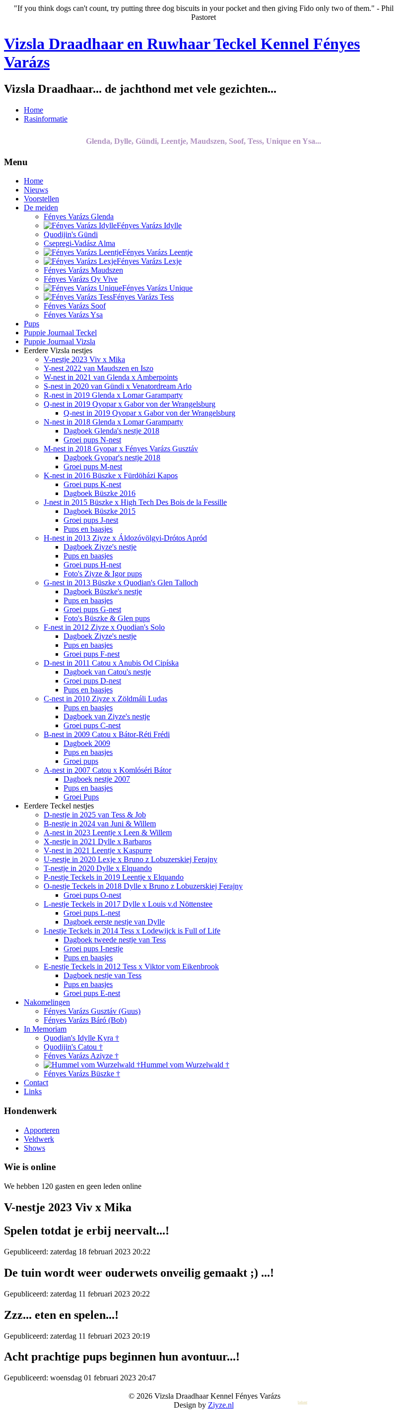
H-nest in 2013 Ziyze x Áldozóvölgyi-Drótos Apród (125, 538)
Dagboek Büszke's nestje (103, 591)
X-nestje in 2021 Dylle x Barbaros (97, 841)
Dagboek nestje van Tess (102, 975)
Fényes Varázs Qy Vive (81, 279)
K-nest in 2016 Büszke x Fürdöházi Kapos (111, 475)
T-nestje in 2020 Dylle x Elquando (98, 868)
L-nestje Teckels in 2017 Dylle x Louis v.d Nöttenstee (128, 904)
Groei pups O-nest (92, 895)
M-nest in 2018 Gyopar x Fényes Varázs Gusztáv (121, 448)
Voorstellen (41, 198)
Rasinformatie (46, 119)
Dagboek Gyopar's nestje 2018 (112, 457)
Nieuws (36, 190)
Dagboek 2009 (87, 743)
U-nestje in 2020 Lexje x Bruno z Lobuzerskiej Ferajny (130, 859)
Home (33, 110)
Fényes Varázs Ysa (73, 314)
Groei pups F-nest (92, 654)
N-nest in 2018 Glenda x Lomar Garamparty (113, 422)
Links (33, 1091)
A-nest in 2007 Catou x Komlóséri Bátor (107, 770)
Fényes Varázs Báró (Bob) (85, 1020)
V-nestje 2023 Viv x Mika (84, 359)
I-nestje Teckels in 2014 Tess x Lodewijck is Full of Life (132, 931)
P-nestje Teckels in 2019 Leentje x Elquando (114, 877)
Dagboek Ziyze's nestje (100, 547)
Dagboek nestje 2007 (97, 779)
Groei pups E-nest (92, 993)
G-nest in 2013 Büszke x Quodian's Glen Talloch (121, 582)
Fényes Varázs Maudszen (83, 270)
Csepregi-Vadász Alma (79, 243)
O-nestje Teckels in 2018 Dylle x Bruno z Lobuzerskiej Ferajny (143, 886)
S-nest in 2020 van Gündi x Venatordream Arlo (118, 386)
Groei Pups (81, 797)
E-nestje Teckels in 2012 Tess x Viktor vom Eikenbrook (131, 966)
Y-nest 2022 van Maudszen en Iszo (98, 368)
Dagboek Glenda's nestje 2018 (111, 431)
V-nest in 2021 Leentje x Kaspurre (98, 850)
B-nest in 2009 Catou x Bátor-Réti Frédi (107, 734)
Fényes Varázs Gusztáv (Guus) (92, 1011)
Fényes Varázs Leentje (157, 252)
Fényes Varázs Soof (75, 306)
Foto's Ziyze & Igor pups (103, 573)
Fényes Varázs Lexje (149, 261)
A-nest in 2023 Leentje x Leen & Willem (108, 832)
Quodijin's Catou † (73, 1047)
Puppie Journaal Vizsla (59, 341)
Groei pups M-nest (93, 466)
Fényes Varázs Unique (157, 288)
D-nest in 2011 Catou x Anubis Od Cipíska (111, 663)
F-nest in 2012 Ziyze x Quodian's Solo (104, 627)
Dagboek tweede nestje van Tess (115, 939)
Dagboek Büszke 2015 (100, 511)
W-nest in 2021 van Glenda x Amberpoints (111, 377)
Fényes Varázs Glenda (79, 216)
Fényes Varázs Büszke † (82, 1073)
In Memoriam (45, 1029)
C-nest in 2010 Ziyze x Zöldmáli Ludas (105, 698)
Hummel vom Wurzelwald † (184, 1064)
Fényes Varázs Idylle (149, 225)
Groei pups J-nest (91, 520)
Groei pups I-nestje (93, 948)
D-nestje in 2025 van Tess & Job (95, 814)
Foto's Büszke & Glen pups (107, 618)
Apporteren (42, 1130)
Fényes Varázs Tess (143, 297)
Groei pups (81, 761)
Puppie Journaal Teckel (60, 332)
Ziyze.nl (221, 1405)
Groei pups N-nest (92, 439)
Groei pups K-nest (92, 484)
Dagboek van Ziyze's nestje (107, 716)
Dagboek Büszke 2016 (100, 493)
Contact (36, 1082)
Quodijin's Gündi (71, 234)
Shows (34, 1148)
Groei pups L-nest (92, 913)
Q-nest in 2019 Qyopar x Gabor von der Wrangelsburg (129, 404)
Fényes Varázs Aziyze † (81, 1056)
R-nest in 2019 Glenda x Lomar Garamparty (113, 395)
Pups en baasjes (88, 529)
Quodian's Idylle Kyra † (81, 1038)
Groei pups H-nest (92, 564)
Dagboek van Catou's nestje (107, 672)
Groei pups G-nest (92, 609)
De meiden (41, 207)
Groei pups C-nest (92, 725)
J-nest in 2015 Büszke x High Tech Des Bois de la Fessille (135, 502)
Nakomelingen (47, 1002)
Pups (31, 323)
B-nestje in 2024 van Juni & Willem (100, 823)
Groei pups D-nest (92, 681)
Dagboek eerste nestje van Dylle (114, 922)
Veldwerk (39, 1139)
